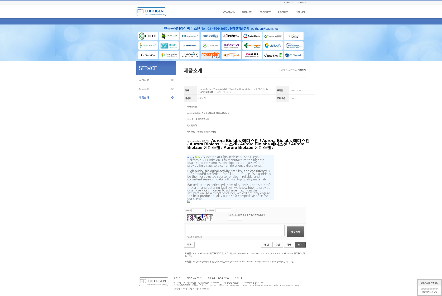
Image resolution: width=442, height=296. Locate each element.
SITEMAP (302, 2)
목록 (189, 244)
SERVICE (301, 12)
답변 (266, 244)
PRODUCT (265, 12)
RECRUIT (283, 12)
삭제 (289, 244)
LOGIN (287, 2)
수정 (278, 244)
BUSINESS (247, 12)
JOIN (294, 2)
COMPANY (229, 12)
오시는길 (238, 278)
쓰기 (300, 244)
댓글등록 (295, 231)
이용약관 (177, 278)
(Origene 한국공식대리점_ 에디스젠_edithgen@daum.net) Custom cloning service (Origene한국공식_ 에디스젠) (243, 261)
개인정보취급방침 (194, 278)
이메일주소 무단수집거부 (218, 278)
